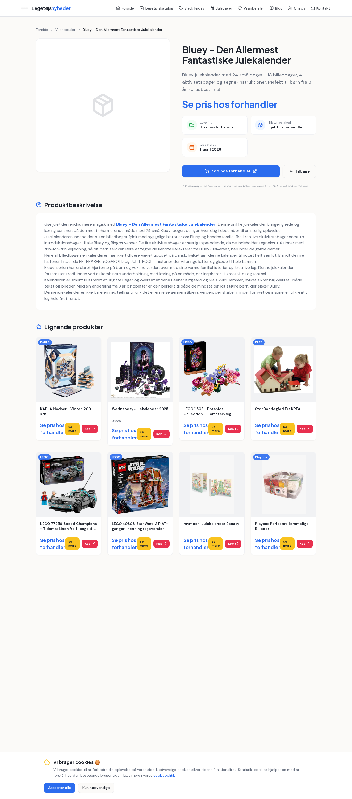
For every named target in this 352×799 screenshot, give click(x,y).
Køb (88, 429)
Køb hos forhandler (231, 171)
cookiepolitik (164, 775)
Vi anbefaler (254, 8)
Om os (299, 8)
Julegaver (224, 8)
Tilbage (302, 171)
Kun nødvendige (96, 787)
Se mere (72, 429)
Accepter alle (59, 787)
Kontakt (323, 8)
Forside (128, 8)
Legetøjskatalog (159, 8)
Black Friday (195, 8)
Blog (278, 8)
